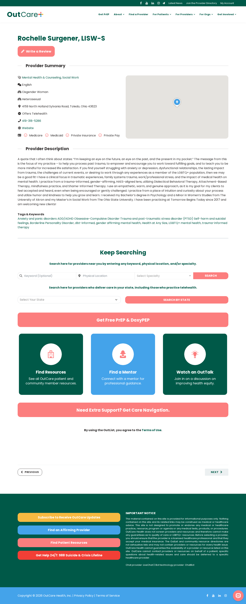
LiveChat (148, 565)
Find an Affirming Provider (69, 530)
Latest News (175, 3)
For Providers (184, 14)
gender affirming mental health (118, 223)
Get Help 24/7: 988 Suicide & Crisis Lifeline (69, 555)
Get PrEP (103, 14)
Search (211, 276)
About (118, 14)
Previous (32, 472)
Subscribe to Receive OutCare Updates (69, 517)
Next (215, 472)
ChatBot (189, 565)
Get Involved (225, 14)
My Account (227, 3)
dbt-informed (85, 223)
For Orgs (205, 14)
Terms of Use (151, 430)
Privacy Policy (83, 596)
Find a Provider (138, 14)
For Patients (161, 14)
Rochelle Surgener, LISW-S (61, 38)
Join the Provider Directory (201, 3)
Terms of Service (108, 596)
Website (28, 128)
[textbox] (164, 275)
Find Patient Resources (69, 542)
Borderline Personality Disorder (52, 223)
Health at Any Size (154, 223)
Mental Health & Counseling (41, 77)
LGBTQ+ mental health (185, 223)
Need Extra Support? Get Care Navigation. (123, 410)
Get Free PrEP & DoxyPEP (123, 320)
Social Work (70, 77)
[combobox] (47, 275)
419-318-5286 (31, 121)
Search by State (176, 300)
